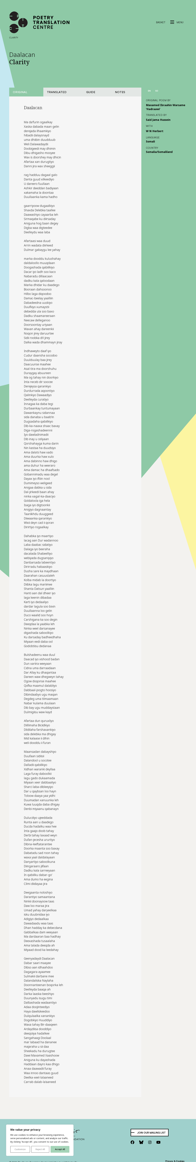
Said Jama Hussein (158, 120)
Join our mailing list (151, 1132)
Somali (150, 141)
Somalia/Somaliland (159, 152)
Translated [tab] (57, 92)
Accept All (60, 1149)
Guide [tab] (90, 92)
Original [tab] (20, 92)
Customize (20, 1149)
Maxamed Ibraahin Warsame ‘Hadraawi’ (165, 107)
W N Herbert (154, 131)
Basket (160, 22)
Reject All (40, 1149)
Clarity (13, 37)
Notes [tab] (120, 92)
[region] (40, 1140)
